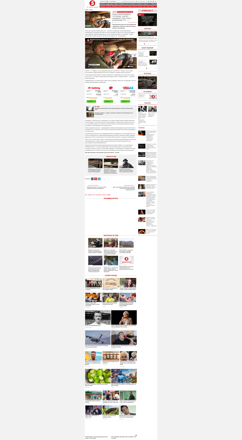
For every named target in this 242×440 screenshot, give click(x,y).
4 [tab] (150, 43)
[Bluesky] (151, 1)
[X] (146, 1)
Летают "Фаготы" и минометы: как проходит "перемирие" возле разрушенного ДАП (126, 251)
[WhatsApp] (144, 1)
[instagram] (136, 1)
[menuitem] (103, 4)
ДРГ (94, 194)
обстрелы (98, 194)
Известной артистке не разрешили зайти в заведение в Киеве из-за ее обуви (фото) (151, 186)
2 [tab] (146, 43)
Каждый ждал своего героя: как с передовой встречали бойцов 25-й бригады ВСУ (94, 170)
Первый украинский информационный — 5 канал (92, 4)
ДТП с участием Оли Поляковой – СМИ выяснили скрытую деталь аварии (150, 211)
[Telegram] (141, 1)
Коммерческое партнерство (141, 95)
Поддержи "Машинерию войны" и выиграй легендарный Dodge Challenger (143, 54)
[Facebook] (134, 1)
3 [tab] (148, 43)
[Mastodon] (148, 1)
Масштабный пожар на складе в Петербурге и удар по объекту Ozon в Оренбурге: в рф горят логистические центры (151, 155)
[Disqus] (111, 218)
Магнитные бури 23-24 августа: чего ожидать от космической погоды (151, 231)
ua (130, 1)
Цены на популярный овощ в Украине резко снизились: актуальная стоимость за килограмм (151, 179)
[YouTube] (153, 1)
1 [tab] (144, 43)
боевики (109, 194)
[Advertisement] (111, 94)
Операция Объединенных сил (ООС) (125, 11)
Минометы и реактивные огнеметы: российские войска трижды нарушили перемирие (95, 251)
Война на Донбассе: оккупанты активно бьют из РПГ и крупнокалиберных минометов (126, 268)
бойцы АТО (90, 194)
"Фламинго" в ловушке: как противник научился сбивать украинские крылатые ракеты (151, 146)
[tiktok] (139, 1)
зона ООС (104, 194)
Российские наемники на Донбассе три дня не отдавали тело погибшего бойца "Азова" (126, 170)
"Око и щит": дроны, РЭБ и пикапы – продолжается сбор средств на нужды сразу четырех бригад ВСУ (143, 64)
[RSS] (156, 1)
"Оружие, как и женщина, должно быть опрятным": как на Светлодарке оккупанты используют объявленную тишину (110, 253)
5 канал (108, 26)
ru (132, 1)
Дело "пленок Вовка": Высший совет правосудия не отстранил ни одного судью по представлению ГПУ (124, 188)
